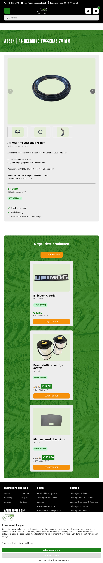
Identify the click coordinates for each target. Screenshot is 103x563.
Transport (24, 497)
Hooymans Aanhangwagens (49, 510)
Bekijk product (51, 322)
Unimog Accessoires (79, 506)
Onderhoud (24, 493)
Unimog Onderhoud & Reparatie (84, 502)
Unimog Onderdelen (78, 493)
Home (7, 493)
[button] (10, 91)
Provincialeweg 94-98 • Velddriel (64, 3)
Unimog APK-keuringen (80, 510)
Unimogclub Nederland (47, 497)
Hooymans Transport (46, 506)
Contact (23, 502)
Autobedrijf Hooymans (47, 493)
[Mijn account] (88, 11)
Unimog (40, 502)
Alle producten (51, 254)
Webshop (8, 497)
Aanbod (7, 502)
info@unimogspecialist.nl (35, 3)
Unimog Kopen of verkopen (82, 497)
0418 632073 (13, 3)
